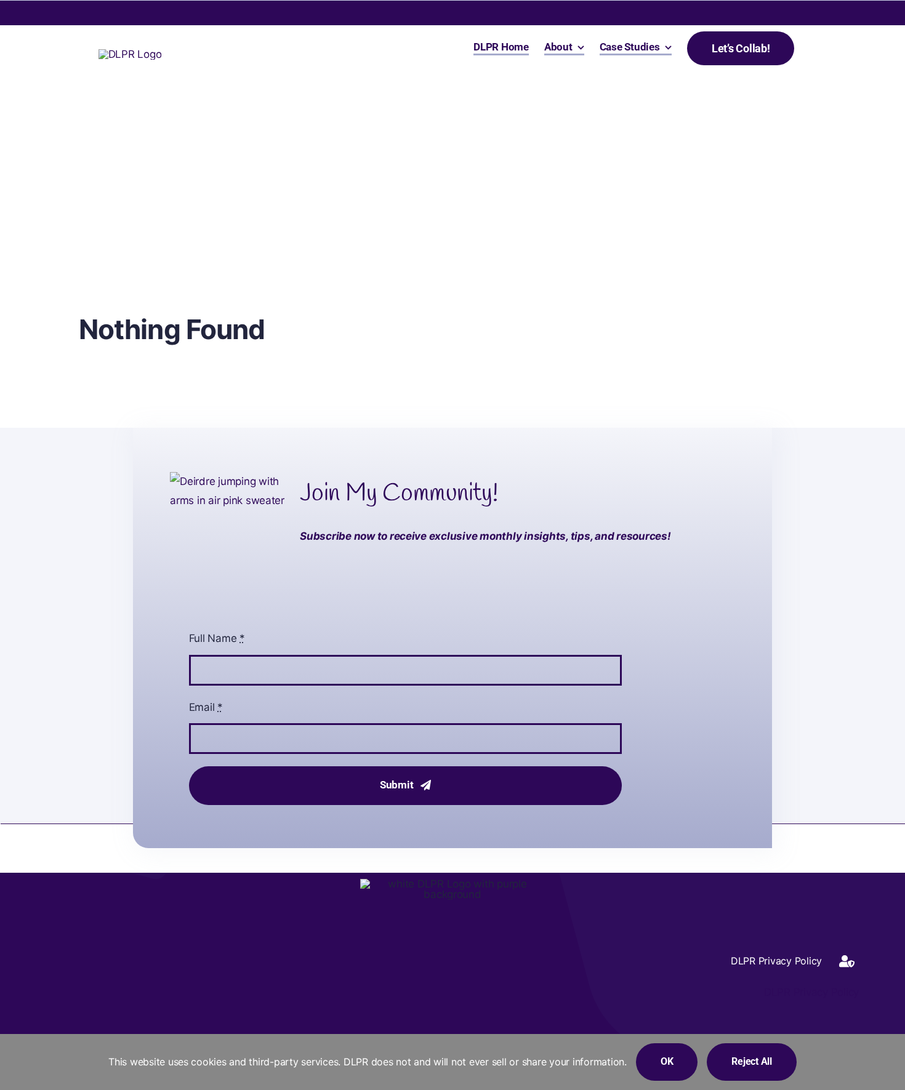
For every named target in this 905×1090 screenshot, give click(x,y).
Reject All (751, 1061)
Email (206, 707)
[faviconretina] (130, 54)
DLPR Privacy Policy (810, 992)
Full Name (217, 638)
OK (667, 1061)
